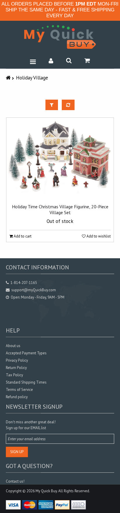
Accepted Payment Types (26, 353)
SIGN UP (17, 451)
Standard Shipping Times (26, 382)
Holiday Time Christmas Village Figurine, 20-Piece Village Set (60, 209)
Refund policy (17, 396)
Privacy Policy (17, 360)
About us (13, 345)
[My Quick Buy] (60, 37)
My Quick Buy (46, 490)
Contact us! (15, 481)
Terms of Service (19, 389)
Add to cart (22, 236)
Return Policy (16, 367)
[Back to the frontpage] (9, 77)
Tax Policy (14, 374)
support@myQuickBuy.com (33, 289)
